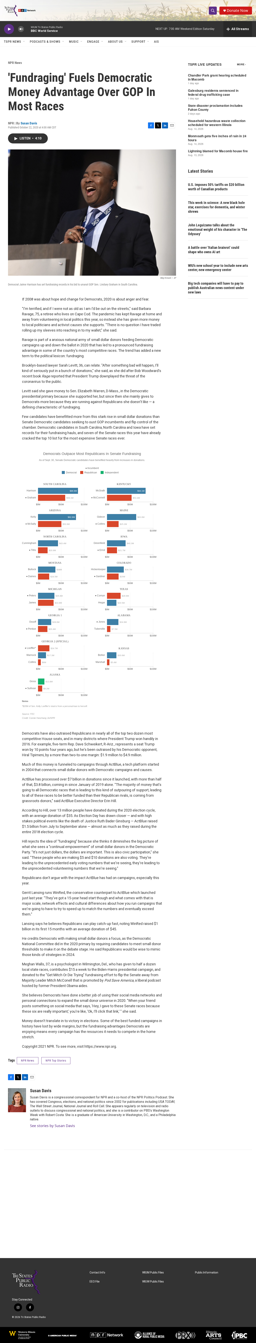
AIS (156, 41)
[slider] (27, 29)
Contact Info (97, 1272)
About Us (115, 41)
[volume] (21, 29)
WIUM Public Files (153, 1272)
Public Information (206, 1272)
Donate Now (237, 10)
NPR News (15, 63)
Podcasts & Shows (45, 41)
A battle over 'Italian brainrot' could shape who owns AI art (213, 249)
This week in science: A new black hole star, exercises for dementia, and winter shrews (216, 207)
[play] (9, 29)
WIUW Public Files (153, 1281)
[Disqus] (128, 1204)
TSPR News (12, 41)
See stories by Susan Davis (52, 1125)
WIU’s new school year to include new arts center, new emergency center (218, 267)
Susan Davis (29, 123)
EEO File (95, 1281)
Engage (93, 41)
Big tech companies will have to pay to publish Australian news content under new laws (216, 287)
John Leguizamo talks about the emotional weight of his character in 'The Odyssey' (217, 229)
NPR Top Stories (56, 1060)
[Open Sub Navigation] (24, 41)
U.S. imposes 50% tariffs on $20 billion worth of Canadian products (216, 186)
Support (138, 41)
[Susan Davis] (17, 1100)
